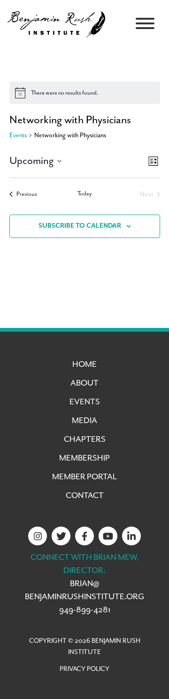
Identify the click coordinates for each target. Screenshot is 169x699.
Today (84, 193)
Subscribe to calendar (79, 226)
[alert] (84, 93)
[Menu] (145, 23)
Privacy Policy (84, 669)
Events (18, 135)
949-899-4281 (84, 610)
